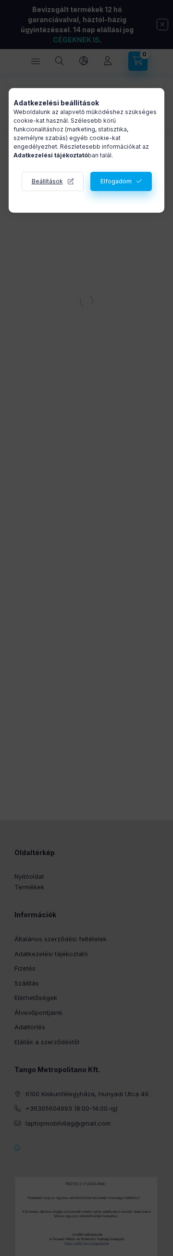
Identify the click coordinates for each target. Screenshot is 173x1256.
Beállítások (47, 181)
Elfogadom (116, 181)
